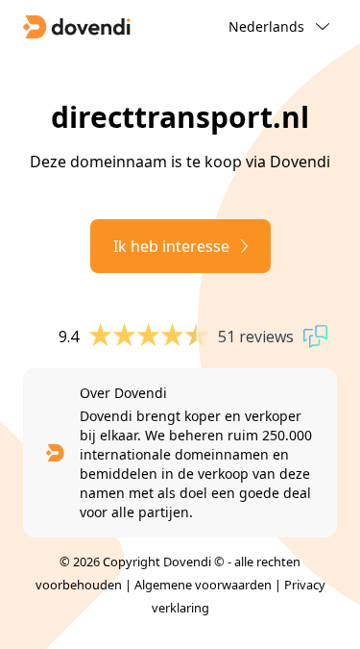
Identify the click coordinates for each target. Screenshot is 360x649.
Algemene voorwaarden (203, 584)
